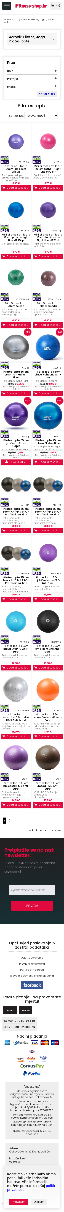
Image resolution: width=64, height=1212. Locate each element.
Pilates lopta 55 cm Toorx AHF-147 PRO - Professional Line (16, 511)
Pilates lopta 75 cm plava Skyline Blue (48, 442)
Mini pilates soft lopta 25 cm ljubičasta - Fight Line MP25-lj (48, 237)
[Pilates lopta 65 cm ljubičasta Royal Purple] (16, 430)
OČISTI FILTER (46, 94)
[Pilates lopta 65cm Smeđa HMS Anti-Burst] (48, 773)
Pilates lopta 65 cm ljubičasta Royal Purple (16, 443)
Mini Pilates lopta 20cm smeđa (48, 304)
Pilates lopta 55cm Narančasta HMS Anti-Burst (48, 717)
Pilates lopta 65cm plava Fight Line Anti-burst (48, 374)
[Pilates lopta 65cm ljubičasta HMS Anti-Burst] (16, 773)
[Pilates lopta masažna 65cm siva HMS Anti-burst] (16, 704)
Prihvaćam (18, 1201)
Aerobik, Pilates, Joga (33, 19)
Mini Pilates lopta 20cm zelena (16, 304)
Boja (10, 71)
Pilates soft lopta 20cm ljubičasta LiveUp (16, 169)
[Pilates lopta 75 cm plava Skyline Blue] (48, 430)
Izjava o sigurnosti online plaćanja (32, 976)
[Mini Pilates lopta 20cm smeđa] (48, 293)
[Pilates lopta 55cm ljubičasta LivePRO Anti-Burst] (48, 567)
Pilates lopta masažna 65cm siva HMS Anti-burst (16, 717)
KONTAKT (9, 1010)
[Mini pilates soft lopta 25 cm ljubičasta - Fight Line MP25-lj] (48, 224)
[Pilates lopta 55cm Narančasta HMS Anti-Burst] (48, 704)
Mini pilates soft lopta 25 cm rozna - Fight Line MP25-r (48, 169)
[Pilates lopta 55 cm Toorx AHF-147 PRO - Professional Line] (16, 499)
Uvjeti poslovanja (32, 957)
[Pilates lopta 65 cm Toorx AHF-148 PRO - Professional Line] (48, 499)
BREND (11, 87)
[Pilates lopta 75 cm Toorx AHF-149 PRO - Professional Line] (16, 567)
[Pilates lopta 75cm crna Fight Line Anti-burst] (48, 636)
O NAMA (25, 1010)
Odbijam (39, 1201)
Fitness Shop (11, 19)
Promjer (12, 79)
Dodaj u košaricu (18, 188)
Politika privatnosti (32, 970)
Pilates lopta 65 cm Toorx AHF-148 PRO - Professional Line (48, 511)
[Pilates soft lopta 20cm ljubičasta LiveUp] (16, 156)
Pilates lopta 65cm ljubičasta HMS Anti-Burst (16, 786)
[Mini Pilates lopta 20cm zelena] (16, 293)
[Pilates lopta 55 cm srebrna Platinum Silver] (16, 361)
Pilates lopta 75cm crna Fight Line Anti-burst (48, 649)
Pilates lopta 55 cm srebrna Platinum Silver (16, 374)
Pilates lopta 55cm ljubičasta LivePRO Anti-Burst (48, 580)
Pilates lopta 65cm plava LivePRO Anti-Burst (16, 649)
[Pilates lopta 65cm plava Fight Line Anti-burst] (48, 361)
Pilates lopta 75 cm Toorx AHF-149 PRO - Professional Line (16, 580)
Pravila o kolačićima (32, 963)
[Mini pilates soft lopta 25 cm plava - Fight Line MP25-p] (16, 224)
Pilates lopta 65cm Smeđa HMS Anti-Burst (48, 786)
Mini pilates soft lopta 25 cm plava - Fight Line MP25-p (16, 237)
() (58, 5)
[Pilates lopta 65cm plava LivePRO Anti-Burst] (16, 636)
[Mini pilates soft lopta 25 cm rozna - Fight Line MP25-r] (48, 156)
